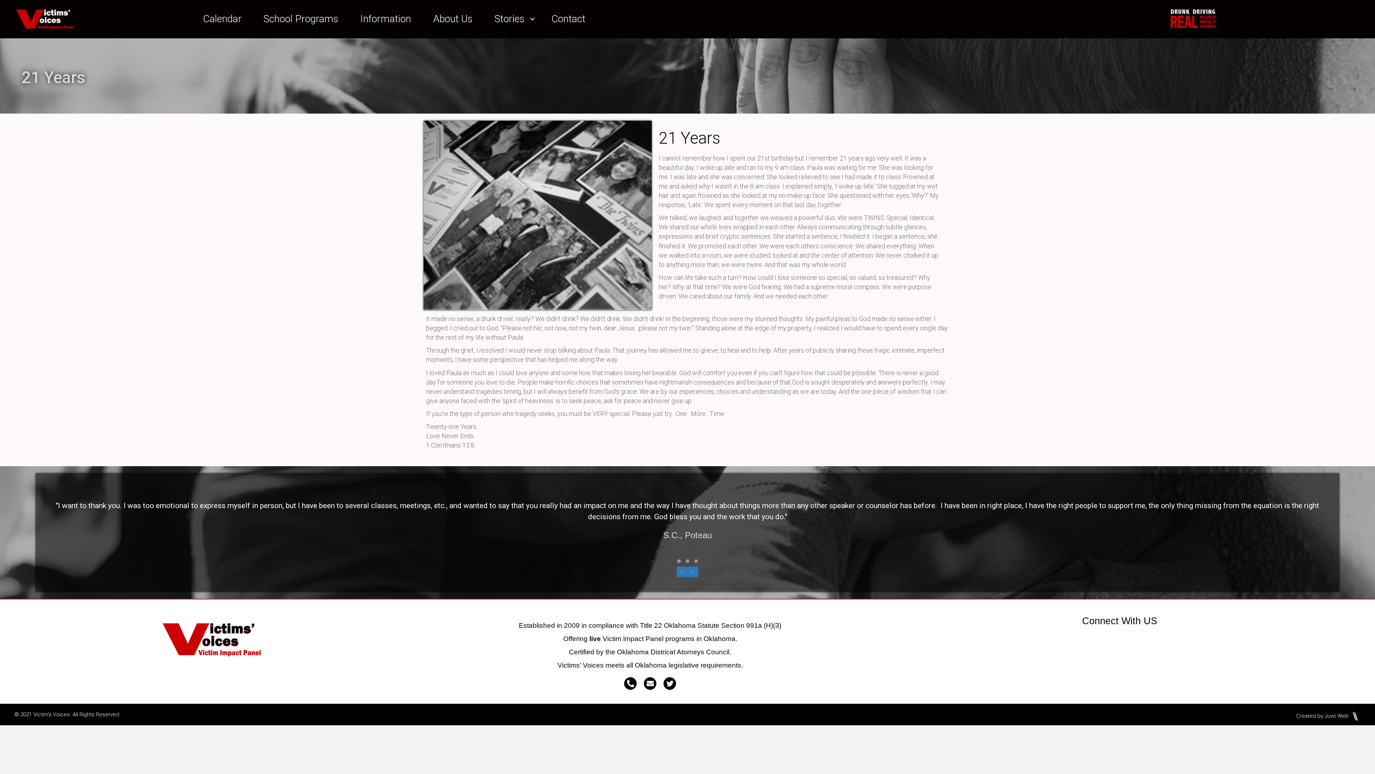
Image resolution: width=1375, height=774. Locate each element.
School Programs (301, 19)
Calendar (222, 19)
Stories (509, 19)
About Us (453, 19)
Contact (568, 19)
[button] (532, 19)
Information (385, 19)
